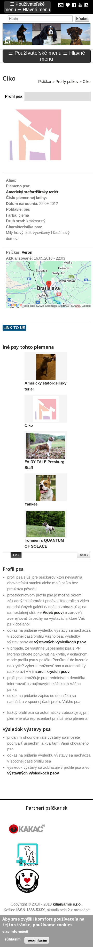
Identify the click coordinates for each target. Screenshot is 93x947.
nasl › (84, 555)
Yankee (31, 504)
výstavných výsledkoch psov (60, 642)
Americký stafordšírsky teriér (32, 192)
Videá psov (53, 612)
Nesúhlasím (37, 940)
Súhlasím (12, 939)
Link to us (14, 327)
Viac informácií (15, 931)
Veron (27, 252)
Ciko (29, 425)
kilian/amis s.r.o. (67, 904)
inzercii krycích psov (50, 671)
